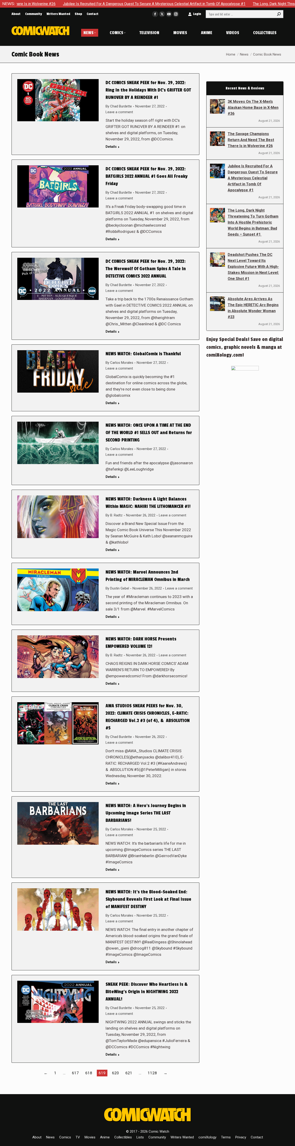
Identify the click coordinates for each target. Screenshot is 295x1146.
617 (75, 1073)
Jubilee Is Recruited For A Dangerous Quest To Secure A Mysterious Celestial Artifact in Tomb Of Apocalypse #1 (110, 4)
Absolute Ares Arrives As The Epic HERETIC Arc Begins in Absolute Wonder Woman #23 (253, 308)
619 (102, 1073)
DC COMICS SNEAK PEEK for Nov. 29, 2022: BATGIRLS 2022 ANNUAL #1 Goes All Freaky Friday (147, 176)
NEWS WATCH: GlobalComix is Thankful (143, 354)
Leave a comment (119, 112)
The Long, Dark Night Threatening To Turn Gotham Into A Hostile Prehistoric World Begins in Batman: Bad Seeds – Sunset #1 (253, 222)
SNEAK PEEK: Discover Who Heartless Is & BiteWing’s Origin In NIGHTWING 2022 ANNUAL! (147, 992)
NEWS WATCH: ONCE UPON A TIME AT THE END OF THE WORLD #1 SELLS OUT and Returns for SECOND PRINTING (149, 433)
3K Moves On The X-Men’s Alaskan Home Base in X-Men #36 (253, 107)
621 (128, 1073)
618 (88, 1073)
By (119, 106)
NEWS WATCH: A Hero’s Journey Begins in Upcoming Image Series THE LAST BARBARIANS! (146, 813)
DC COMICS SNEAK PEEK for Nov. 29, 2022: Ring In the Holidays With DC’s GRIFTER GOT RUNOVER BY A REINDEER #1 (148, 90)
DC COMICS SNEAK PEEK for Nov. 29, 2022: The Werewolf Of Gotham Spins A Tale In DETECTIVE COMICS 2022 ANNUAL (146, 269)
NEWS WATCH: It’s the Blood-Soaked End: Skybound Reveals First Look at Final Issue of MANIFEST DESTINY (148, 899)
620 (115, 1073)
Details (111, 147)
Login (197, 14)
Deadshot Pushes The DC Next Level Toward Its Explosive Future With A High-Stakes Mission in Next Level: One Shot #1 (253, 266)
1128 (152, 1073)
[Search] (279, 14)
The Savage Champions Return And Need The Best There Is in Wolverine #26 (251, 140)
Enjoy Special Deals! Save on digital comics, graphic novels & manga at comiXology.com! (244, 347)
